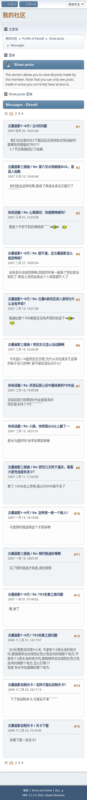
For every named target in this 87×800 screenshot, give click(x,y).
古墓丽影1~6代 (18, 126)
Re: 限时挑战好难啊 (47, 553)
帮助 (26, 790)
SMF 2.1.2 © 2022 (33, 795)
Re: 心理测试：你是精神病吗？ (45, 212)
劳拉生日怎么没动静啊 (48, 344)
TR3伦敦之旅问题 (44, 635)
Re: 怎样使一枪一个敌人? (50, 513)
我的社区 (14, 15)
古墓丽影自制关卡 (20, 685)
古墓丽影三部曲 (19, 167)
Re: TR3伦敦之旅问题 (47, 594)
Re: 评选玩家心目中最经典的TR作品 (48, 385)
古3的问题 (39, 126)
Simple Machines (55, 795)
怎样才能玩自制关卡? (51, 685)
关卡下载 (42, 725)
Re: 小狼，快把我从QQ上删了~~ (46, 426)
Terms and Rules (42, 790)
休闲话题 (14, 212)
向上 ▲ (59, 790)
